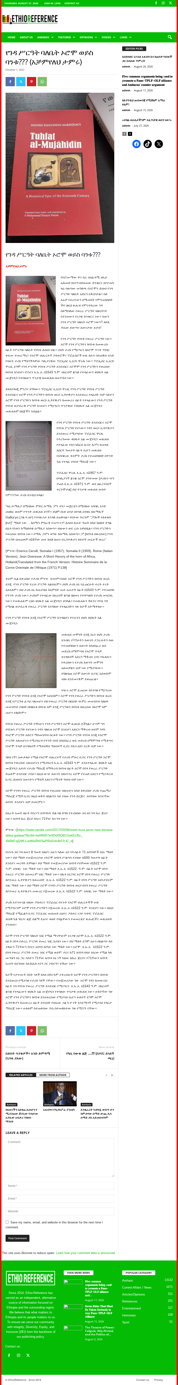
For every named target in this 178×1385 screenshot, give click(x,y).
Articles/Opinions (133, 1294)
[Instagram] (163, 3)
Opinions (86, 37)
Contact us (71, 3)
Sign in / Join (52, 3)
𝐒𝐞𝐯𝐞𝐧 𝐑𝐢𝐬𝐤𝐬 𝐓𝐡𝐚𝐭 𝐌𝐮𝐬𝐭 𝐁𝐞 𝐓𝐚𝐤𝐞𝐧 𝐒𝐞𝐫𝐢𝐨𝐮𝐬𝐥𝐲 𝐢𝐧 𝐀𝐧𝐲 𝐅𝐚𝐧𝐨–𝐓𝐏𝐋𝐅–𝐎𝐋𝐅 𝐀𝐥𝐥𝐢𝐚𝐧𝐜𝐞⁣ (99, 1311)
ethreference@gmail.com (38, 1346)
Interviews (129, 1315)
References (129, 1301)
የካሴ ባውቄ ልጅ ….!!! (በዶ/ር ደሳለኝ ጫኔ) (90, 1055)
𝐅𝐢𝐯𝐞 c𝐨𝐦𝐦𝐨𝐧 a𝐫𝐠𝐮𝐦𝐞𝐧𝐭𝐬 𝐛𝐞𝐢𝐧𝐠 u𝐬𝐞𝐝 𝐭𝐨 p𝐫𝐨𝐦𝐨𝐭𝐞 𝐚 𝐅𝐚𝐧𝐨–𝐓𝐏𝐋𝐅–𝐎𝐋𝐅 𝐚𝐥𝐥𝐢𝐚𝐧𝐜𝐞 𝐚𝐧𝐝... (98, 1288)
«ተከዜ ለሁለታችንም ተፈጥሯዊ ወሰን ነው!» (147, 120)
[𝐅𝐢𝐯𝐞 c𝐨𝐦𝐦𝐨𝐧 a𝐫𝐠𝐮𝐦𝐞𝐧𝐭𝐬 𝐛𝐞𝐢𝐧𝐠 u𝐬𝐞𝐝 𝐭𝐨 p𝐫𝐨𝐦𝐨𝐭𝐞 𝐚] (73, 1286)
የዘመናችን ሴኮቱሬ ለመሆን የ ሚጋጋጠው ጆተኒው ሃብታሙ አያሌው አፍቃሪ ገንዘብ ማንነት (22, 1115)
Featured (64, 37)
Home (11, 37)
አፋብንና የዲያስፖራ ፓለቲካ (59, 1109)
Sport (125, 1322)
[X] (170, 3)
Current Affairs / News (137, 1287)
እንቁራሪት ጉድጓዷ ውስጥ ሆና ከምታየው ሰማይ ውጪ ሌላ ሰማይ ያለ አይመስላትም (97, 1113)
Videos (106, 37)
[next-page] (112, 1075)
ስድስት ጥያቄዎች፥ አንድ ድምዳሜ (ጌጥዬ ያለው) (28, 1055)
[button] (170, 37)
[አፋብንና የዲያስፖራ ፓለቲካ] (60, 1093)
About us (26, 37)
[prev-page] (106, 1075)
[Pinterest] (31, 81)
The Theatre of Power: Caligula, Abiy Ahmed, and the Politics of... (99, 1330)
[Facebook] (156, 3)
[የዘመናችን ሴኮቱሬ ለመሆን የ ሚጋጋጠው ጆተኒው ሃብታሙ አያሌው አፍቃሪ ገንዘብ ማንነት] (22, 1093)
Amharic (43, 37)
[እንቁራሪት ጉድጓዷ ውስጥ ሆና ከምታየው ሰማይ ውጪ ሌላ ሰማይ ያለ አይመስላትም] (97, 1093)
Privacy (158, 1380)
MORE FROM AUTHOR (52, 1075)
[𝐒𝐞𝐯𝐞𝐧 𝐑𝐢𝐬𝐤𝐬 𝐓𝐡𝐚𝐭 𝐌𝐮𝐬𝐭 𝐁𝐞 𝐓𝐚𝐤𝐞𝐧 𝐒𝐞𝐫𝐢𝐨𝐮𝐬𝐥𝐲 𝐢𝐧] (73, 1311)
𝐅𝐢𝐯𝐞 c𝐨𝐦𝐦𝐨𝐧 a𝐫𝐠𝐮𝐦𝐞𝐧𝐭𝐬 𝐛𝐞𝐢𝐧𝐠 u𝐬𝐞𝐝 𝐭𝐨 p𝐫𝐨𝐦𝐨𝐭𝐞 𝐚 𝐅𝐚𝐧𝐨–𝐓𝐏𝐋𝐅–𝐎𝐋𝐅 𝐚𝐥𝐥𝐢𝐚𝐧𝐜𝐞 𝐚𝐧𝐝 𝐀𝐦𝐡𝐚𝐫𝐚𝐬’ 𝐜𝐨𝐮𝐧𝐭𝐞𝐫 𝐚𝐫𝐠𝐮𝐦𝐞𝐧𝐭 (147, 80)
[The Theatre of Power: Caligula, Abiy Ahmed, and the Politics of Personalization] (73, 1333)
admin (126, 66)
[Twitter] (20, 81)
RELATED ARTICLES (20, 1075)
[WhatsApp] (42, 81)
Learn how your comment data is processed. (86, 1253)
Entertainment (131, 1308)
